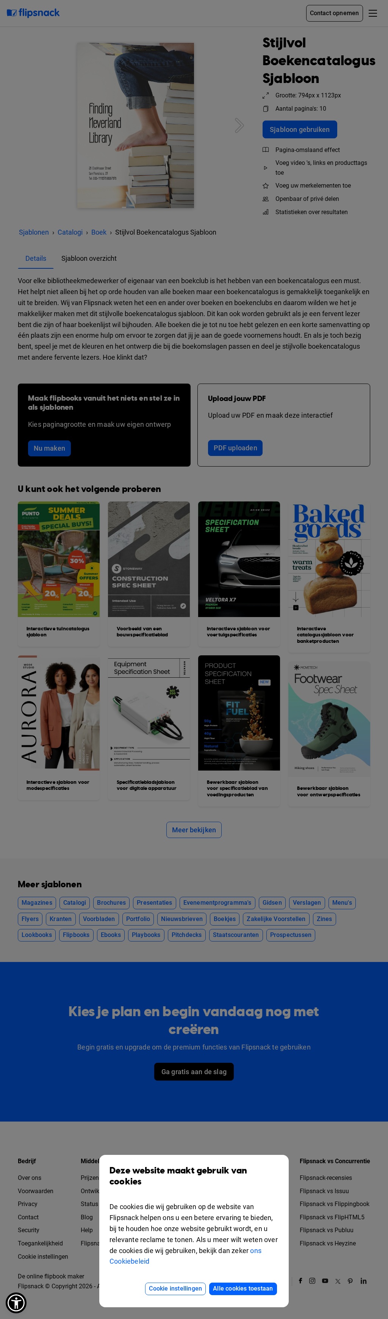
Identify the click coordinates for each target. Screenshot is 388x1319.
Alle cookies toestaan (243, 1288)
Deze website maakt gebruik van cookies (178, 1176)
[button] (16, 1302)
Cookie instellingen (175, 1288)
